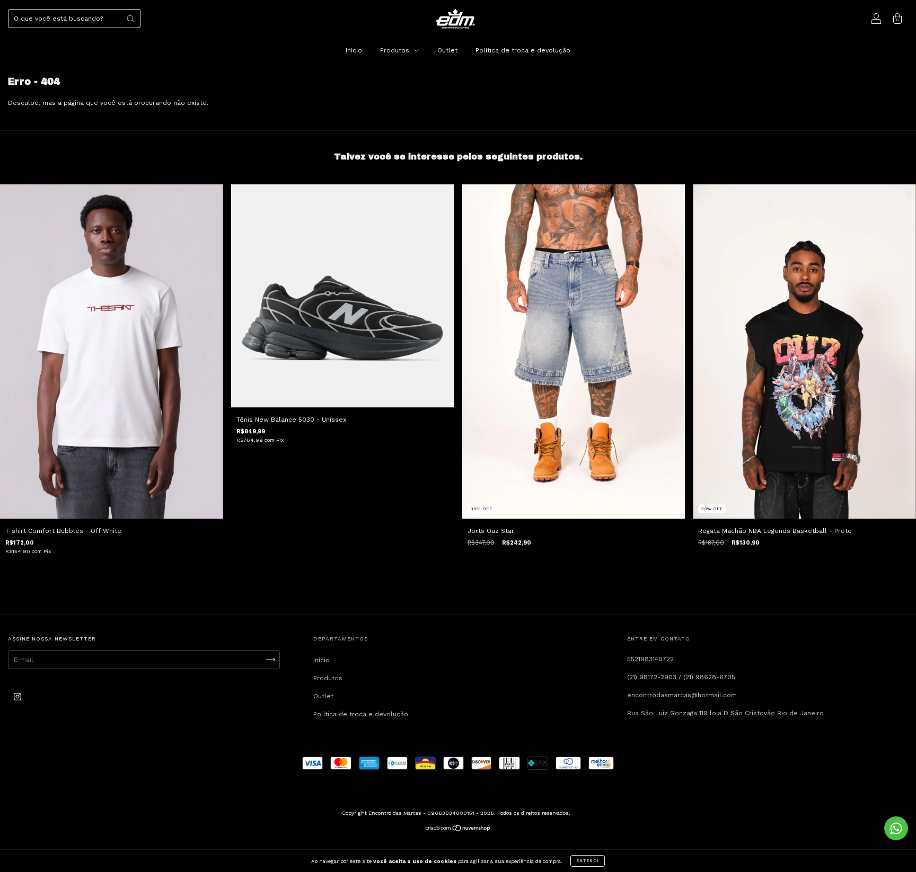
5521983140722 (650, 659)
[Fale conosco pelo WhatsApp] (896, 828)
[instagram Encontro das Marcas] (17, 697)
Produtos (395, 50)
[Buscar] (130, 19)
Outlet (447, 50)
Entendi (587, 860)
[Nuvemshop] (458, 829)
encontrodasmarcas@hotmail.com (682, 695)
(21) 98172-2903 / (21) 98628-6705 (681, 677)
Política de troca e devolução (522, 50)
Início (354, 50)
